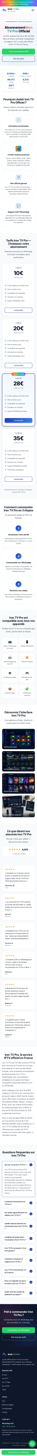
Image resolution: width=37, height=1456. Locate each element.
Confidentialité (7, 1408)
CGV (3, 1401)
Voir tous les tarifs (18, 1337)
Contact (4, 1412)
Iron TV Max (6, 1382)
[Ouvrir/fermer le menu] (33, 10)
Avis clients (5, 1386)
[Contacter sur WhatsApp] (32, 1444)
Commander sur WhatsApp (18, 1330)
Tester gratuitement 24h (18, 51)
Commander (18, 310)
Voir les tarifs (18, 59)
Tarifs (4, 1389)
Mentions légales (8, 1405)
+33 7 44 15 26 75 (8, 1426)
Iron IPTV (5, 1378)
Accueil (4, 1375)
